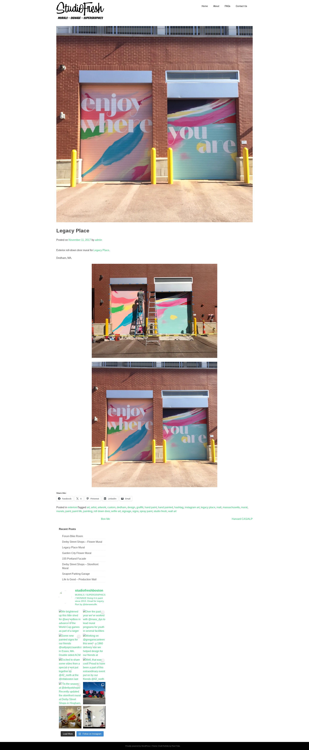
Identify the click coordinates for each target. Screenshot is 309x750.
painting (87, 511)
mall (219, 507)
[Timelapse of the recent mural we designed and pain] (94, 717)
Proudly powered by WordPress (137, 746)
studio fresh (160, 511)
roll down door (102, 511)
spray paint (146, 511)
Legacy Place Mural (73, 547)
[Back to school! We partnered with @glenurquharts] (70, 717)
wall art (172, 511)
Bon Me (105, 519)
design (131, 507)
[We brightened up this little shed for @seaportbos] (70, 621)
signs (135, 511)
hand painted (165, 507)
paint (68, 511)
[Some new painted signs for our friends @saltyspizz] (70, 645)
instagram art (192, 507)
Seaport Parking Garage (76, 573)
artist (93, 507)
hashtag (178, 507)
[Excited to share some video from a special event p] (70, 669)
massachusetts (231, 507)
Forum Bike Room (72, 536)
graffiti (139, 507)
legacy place (208, 507)
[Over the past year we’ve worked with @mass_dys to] (94, 621)
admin (98, 240)
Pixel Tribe (176, 746)
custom (111, 507)
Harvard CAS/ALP (242, 519)
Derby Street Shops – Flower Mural (82, 541)
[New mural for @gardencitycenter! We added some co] (94, 693)
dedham (121, 507)
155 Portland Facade (74, 558)
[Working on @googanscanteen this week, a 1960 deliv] (94, 645)
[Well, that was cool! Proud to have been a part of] (94, 669)
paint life (77, 511)
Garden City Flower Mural (76, 553)
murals (60, 511)
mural (244, 507)
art (88, 507)
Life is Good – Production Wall (79, 579)
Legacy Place (101, 250)
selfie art (116, 511)
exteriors (73, 507)
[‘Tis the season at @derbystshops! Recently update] (70, 693)
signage (126, 511)
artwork (102, 507)
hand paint (151, 507)
